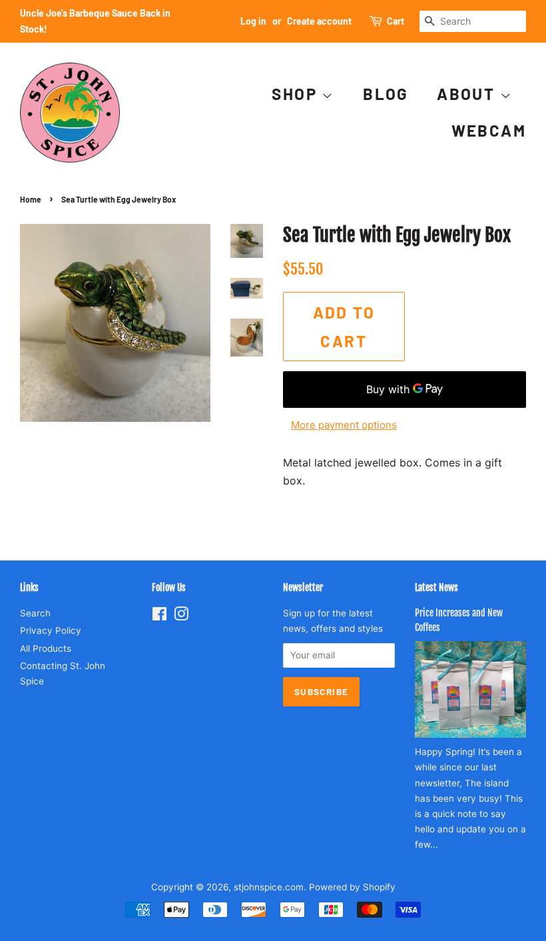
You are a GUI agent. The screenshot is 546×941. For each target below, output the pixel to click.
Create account (319, 21)
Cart (395, 21)
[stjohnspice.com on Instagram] (181, 616)
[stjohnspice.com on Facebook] (159, 616)
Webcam (488, 130)
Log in (253, 21)
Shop (297, 93)
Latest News (436, 587)
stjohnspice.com (269, 887)
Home (30, 199)
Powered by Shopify (352, 887)
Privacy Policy (50, 630)
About (468, 93)
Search (35, 613)
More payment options (344, 425)
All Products (45, 648)
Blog (386, 93)
